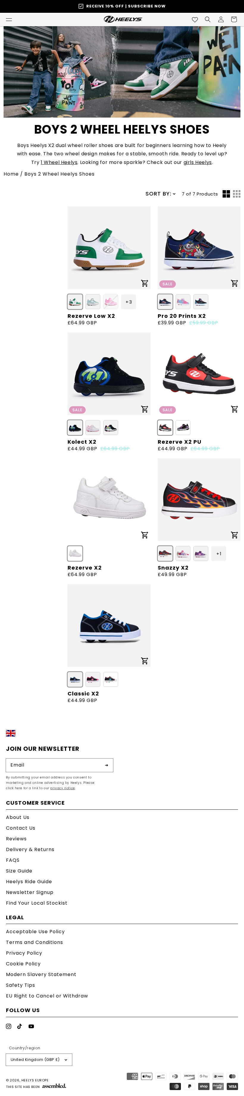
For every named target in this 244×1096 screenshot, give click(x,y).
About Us (17, 818)
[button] (8, 19)
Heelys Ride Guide (29, 881)
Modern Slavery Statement (41, 974)
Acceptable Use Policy (35, 932)
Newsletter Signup (30, 892)
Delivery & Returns (30, 849)
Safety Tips (20, 985)
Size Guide (19, 870)
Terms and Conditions (34, 942)
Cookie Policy (23, 963)
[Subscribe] (106, 765)
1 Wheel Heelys (59, 162)
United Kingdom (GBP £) (35, 1059)
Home (11, 174)
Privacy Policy (24, 953)
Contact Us (20, 828)
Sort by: (158, 193)
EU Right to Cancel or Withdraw (47, 995)
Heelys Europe (35, 1080)
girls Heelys (198, 162)
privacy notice (62, 788)
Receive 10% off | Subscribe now (126, 6)
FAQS (13, 860)
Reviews (16, 838)
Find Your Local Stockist (37, 903)
